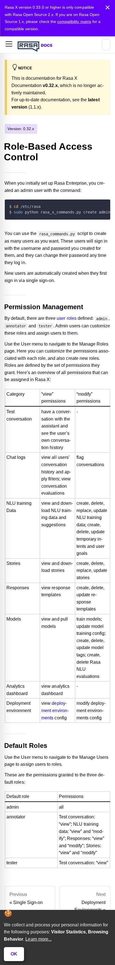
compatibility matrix (74, 21)
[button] (9, 45)
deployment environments (55, 710)
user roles (66, 318)
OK (14, 954)
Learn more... (38, 939)
